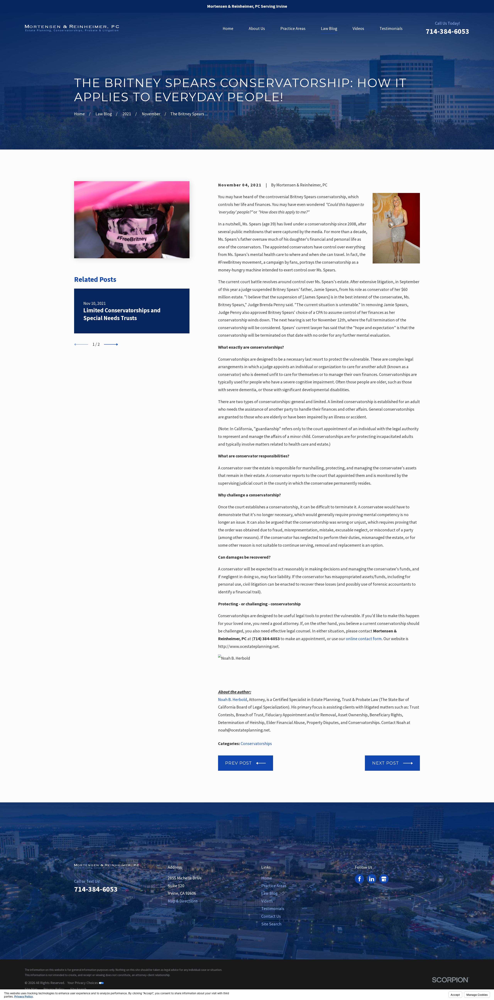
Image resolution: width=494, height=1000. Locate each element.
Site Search (271, 924)
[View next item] (111, 344)
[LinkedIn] (371, 878)
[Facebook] (359, 878)
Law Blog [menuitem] (329, 28)
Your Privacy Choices (83, 982)
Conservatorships (256, 743)
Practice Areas (273, 885)
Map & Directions (183, 901)
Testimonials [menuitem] (391, 28)
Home (266, 878)
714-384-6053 (447, 31)
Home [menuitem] (228, 28)
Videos (267, 901)
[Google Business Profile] (383, 878)
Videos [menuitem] (358, 28)
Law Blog (269, 893)
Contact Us (271, 916)
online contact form (364, 638)
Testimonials (272, 908)
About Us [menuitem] (257, 28)
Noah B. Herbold (232, 699)
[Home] (72, 28)
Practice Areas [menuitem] (292, 28)
